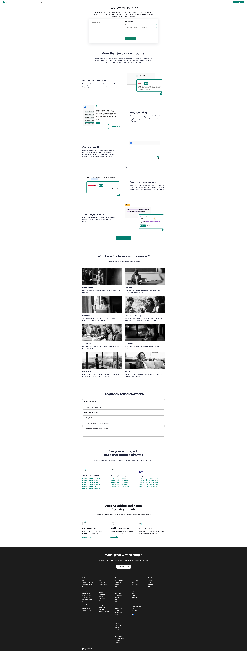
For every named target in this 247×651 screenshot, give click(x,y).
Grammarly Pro (102, 582)
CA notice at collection (136, 606)
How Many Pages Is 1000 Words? (119, 480)
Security (133, 608)
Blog (100, 602)
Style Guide (117, 614)
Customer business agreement (138, 604)
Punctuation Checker (119, 638)
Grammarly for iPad (86, 608)
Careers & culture (135, 589)
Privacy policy (134, 599)
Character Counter (119, 608)
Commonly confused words (104, 611)
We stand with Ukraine (136, 584)
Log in (229, 2)
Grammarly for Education (104, 590)
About (133, 582)
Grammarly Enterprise (103, 587)
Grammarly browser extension (88, 588)
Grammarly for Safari (86, 593)
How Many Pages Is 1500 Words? (119, 484)
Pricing (40, 2)
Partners (133, 595)
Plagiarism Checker (119, 582)
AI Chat (116, 599)
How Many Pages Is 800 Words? (119, 479)
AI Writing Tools (118, 601)
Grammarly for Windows (87, 584)
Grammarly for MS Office (87, 599)
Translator (117, 597)
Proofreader (117, 642)
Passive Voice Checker (119, 640)
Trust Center (134, 597)
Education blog (102, 607)
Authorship (117, 623)
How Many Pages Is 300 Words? (91, 480)
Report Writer (114, 537)
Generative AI (101, 596)
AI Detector (142, 537)
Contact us (150, 582)
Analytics (117, 619)
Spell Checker (118, 634)
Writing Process (102, 600)
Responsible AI (135, 586)
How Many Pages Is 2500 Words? (148, 479)
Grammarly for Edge (86, 597)
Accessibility (134, 610)
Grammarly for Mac (86, 586)
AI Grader (117, 627)
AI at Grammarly (102, 594)
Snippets (117, 616)
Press (133, 591)
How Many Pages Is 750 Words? (91, 488)
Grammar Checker (119, 580)
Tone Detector (118, 604)
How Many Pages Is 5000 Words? (148, 486)
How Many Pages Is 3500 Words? (148, 482)
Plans (100, 580)
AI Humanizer (118, 588)
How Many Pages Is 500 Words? (91, 484)
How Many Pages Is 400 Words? (91, 482)
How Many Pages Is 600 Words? (91, 486)
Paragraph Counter (119, 610)
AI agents (117, 584)
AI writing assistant (102, 598)
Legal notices (134, 612)
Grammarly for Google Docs (87, 601)
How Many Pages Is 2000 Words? (119, 486)
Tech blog (101, 605)
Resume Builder (118, 632)
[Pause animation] (126, 167)
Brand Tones (117, 621)
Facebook (151, 584)
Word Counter (118, 606)
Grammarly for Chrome (87, 591)
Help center (150, 580)
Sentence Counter (119, 612)
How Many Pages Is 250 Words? (91, 478)
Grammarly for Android (87, 610)
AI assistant (101, 592)
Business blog (101, 609)
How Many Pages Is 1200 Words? (119, 482)
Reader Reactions (118, 629)
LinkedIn (151, 591)
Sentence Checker (119, 636)
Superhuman (135, 580)
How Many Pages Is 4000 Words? (148, 484)
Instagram (151, 586)
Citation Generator (119, 591)
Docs (83, 580)
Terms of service (135, 602)
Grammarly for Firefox (86, 595)
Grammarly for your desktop (88, 582)
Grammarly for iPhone (86, 606)
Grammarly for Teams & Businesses (103, 585)
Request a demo (222, 2)
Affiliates (133, 593)
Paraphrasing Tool (118, 595)
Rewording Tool (86, 537)
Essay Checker (118, 593)
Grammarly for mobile (86, 604)
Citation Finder (118, 625)
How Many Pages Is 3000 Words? (148, 480)
